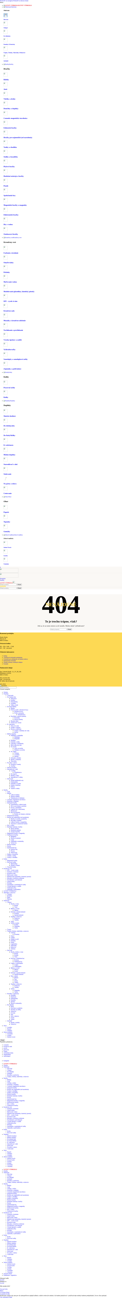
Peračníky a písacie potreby (18, 716)
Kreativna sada (8, 1046)
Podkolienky (14, 998)
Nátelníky (17, 926)
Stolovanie (7, 474)
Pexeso (13, 851)
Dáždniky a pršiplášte (17, 735)
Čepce (12, 936)
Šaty (15, 979)
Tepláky (16, 920)
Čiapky (9, 929)
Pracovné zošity (9, 388)
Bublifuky (13, 836)
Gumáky (7, 531)
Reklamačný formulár (10, 660)
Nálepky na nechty (19, 750)
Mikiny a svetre (15, 908)
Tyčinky (9, 1161)
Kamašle (13, 995)
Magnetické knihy (12, 860)
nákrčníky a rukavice (9, 892)
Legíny (16, 965)
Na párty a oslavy (10, 484)
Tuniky (16, 982)
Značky (2, 580)
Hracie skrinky (15, 828)
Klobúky (9, 896)
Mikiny (16, 910)
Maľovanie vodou (10, 282)
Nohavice (17, 918)
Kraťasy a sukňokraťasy (17, 958)
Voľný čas (14, 843)
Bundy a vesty (15, 904)
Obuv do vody (15, 726)
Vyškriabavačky (9, 349)
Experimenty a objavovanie (18, 804)
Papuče (6, 512)
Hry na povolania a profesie (18, 806)
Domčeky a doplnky (11, 108)
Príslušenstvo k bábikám (17, 798)
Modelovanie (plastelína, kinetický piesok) (19, 291)
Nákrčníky (14, 945)
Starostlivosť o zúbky (17, 777)
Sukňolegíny (17, 966)
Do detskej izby (9, 426)
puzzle (5, 1048)
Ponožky (13, 1000)
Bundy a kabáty (15, 1022)
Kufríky (13, 700)
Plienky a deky (15, 775)
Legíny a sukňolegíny (17, 963)
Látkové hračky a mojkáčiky (19, 822)
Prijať (10, 1297)
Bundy (16, 905)
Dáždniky (17, 737)
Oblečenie (6, 900)
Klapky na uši (15, 939)
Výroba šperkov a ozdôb (13, 340)
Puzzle (6, 186)
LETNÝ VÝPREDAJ (6, 583)
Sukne (16, 981)
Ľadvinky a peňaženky (17, 743)
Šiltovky (9, 899)
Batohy (13, 708)
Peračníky (17, 718)
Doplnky (6, 694)
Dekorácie (14, 698)
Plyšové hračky (9, 166)
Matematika (14, 864)
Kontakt (6, 664)
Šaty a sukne (14, 976)
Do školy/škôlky (9, 435)
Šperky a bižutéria (16, 759)
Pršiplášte (17, 738)
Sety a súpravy (15, 1016)
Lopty (12, 839)
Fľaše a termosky (19, 713)
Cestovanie (8, 493)
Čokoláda (6, 564)
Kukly (12, 942)
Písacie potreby (18, 719)
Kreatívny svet (8, 868)
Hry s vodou (8, 224)
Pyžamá (16, 913)
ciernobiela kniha (8, 1053)
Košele (16, 924)
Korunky (16, 934)
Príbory (13, 787)
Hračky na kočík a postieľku (19, 819)
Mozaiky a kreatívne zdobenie (15, 320)
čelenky (6, 692)
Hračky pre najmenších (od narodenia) (18, 137)
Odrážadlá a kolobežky (17, 841)
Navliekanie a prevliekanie (13, 330)
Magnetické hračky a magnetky (15, 205)
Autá (5, 89)
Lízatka (6, 555)
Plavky (16, 732)
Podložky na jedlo (16, 783)
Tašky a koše (14, 705)
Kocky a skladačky (16, 807)
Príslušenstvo (21, 714)
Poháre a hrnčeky (16, 785)
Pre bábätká (7, 36)
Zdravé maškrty (8, 1032)
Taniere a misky (15, 788)
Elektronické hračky (11, 215)
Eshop (5, 656)
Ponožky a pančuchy (9, 44)
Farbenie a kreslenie (11, 253)
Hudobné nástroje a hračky (14, 176)
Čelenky (16, 753)
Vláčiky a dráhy (9, 99)
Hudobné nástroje (16, 830)
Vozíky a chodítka (10, 147)
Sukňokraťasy (18, 961)
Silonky (13, 1001)
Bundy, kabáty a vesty (17, 952)
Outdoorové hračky (11, 234)
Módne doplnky (9, 455)
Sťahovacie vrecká (16, 722)
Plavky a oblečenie (16, 729)
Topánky (7, 522)
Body (12, 1006)
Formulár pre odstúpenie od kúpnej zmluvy (16, 659)
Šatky (8, 897)
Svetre (16, 971)
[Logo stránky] (9, 572)
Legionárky (14, 944)
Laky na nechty (18, 748)
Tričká (16, 928)
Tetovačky (14, 761)
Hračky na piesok (16, 838)
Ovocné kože (11, 1160)
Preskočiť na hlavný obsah (20, 1)
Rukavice (13, 947)
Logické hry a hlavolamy (18, 809)
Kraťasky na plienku (16, 1008)
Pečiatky (7, 272)
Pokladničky (14, 702)
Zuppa (5, 1051)
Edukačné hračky (10, 128)
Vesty (15, 907)
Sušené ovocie (7, 547)
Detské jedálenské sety (17, 780)
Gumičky (17, 754)
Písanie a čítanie (15, 865)
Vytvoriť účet (4, 1289)
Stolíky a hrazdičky (11, 157)
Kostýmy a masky (16, 764)
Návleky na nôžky (16, 1009)
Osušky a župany (15, 727)
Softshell (6, 61)
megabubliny (7, 1054)
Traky (12, 921)
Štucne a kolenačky (16, 1003)
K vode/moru (8, 445)
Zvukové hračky (15, 831)
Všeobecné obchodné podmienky (13, 657)
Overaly (13, 1013)
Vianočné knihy (11, 867)
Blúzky (16, 977)
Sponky (16, 756)
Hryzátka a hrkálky (16, 820)
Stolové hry (14, 852)
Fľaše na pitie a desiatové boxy (19, 710)
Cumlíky (13, 771)
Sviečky (13, 766)
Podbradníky (14, 782)
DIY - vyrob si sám (10, 301)
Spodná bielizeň (18, 915)
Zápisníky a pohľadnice (12, 369)
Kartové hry (14, 849)
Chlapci (6, 28)
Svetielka (13, 703)
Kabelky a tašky (15, 742)
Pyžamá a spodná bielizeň (18, 912)
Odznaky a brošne (16, 758)
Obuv (5, 1025)
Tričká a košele (15, 923)
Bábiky (6, 80)
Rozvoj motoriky (15, 812)
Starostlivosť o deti (10, 464)
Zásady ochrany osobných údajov (13, 662)
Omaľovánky (9, 263)
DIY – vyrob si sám (12, 870)
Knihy (6, 397)
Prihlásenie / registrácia (10, 1275)
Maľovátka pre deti (16, 745)
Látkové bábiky (15, 795)
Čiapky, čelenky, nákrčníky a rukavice (14, 52)
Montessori (14, 811)
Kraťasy (16, 960)
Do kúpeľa (14, 774)
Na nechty (14, 746)
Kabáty (16, 955)
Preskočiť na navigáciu (6, 1)
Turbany (13, 949)
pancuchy (6, 1049)
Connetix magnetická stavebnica (15, 118)
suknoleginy (7, 1056)
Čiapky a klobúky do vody (21, 730)
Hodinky (13, 740)
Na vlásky (13, 751)
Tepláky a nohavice (16, 916)
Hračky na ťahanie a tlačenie (22, 814)
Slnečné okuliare (10, 416)
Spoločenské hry (10, 195)
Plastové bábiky (15, 796)
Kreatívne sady (9, 311)
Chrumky (10, 1166)
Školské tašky (14, 721)
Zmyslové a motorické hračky (19, 823)
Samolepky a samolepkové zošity (16, 359)
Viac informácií (4, 1297)
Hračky (6, 790)
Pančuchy (13, 997)
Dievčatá (6, 19)
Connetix (6, 1045)
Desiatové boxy (18, 711)
